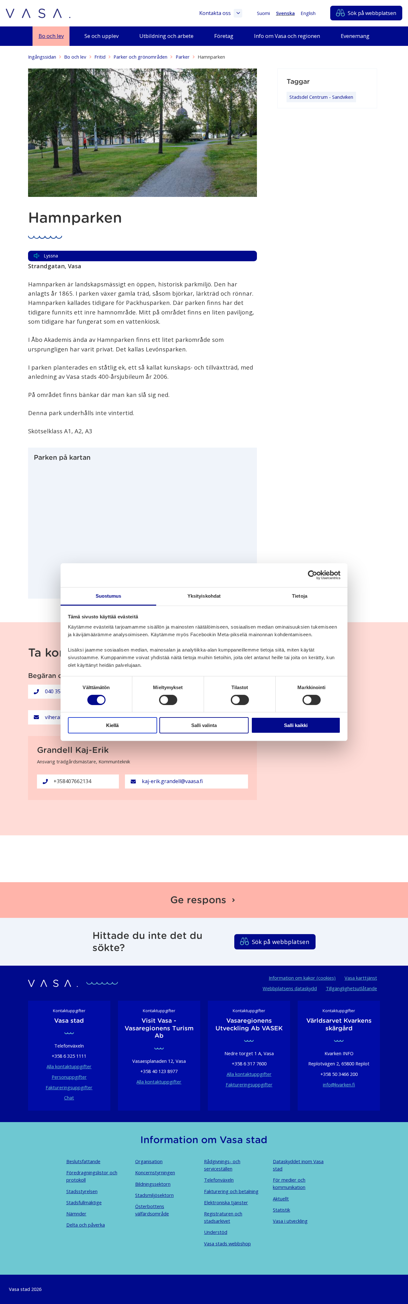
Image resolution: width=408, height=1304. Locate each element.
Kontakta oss (215, 13)
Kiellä (112, 725)
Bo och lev (75, 57)
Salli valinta (204, 725)
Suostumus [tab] (108, 595)
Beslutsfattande (83, 1161)
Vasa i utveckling (290, 1221)
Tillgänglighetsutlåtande (351, 988)
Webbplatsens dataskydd (290, 988)
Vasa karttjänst (361, 978)
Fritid (100, 57)
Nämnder (76, 1213)
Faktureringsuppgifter (69, 1087)
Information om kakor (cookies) (302, 978)
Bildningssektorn (153, 1184)
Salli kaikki (296, 725)
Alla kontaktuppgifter (69, 1066)
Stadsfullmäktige (84, 1202)
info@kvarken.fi (339, 1084)
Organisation (149, 1161)
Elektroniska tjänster (226, 1202)
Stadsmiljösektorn (154, 1195)
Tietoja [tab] (299, 595)
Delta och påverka (85, 1224)
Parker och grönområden (140, 57)
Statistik (281, 1210)
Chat (69, 1097)
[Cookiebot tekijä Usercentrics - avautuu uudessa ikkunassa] (312, 575)
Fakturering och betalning (231, 1191)
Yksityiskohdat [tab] (204, 595)
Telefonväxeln (219, 1180)
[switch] (168, 700)
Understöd (215, 1232)
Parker (183, 57)
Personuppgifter (69, 1077)
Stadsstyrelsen (82, 1191)
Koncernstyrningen (155, 1172)
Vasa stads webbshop (227, 1243)
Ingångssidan (42, 57)
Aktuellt (281, 1198)
